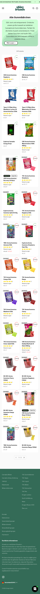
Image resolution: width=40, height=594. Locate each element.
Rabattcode (5, 484)
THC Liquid (25, 481)
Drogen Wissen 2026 (28, 505)
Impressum (5, 534)
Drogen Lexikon (26, 495)
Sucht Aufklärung (27, 498)
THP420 (4, 481)
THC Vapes (25, 478)
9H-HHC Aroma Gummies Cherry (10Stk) (8, 378)
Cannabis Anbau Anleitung (10, 478)
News (23, 501)
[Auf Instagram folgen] (3, 577)
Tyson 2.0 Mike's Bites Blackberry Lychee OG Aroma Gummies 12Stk (10, 109)
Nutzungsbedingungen (8, 531)
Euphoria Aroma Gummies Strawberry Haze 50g (28, 245)
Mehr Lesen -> (11, 43)
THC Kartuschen (27, 488)
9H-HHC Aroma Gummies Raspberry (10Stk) (28, 378)
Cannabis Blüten (7, 474)
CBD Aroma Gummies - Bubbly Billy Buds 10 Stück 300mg (29, 344)
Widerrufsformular (7, 488)
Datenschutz (5, 518)
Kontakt (4, 514)
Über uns (24, 508)
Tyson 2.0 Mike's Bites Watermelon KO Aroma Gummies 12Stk (29, 109)
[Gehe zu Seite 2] (24, 457)
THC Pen (24, 491)
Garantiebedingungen (8, 521)
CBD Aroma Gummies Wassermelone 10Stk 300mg (28, 143)
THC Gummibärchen (28, 474)
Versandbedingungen (8, 528)
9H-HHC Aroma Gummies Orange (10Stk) (8, 412)
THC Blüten (25, 484)
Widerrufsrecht (6, 524)
